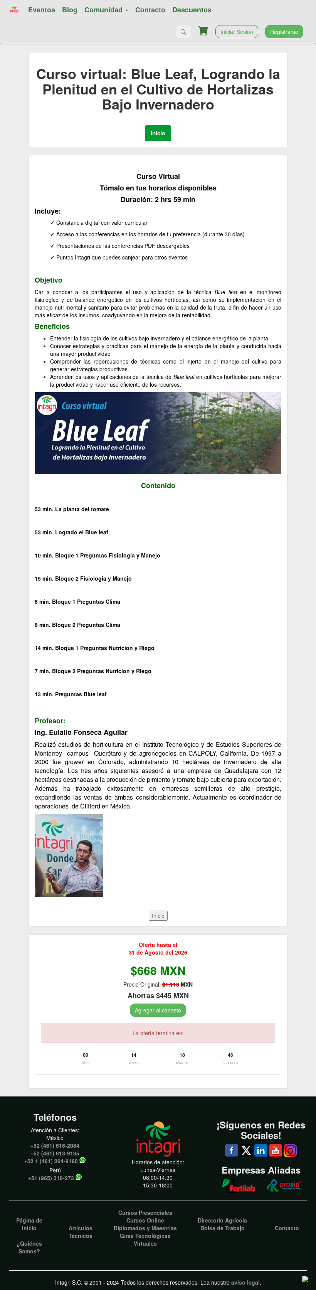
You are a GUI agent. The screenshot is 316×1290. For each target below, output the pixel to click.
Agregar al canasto (158, 1010)
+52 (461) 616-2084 (54, 1145)
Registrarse (284, 31)
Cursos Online (145, 1220)
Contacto (150, 10)
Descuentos (192, 10)
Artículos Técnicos (80, 1231)
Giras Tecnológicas (145, 1235)
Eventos (41, 10)
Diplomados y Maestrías (145, 1228)
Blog (69, 10)
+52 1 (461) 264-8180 (51, 1161)
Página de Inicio (29, 1224)
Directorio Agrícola (222, 1220)
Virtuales (145, 1243)
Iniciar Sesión (236, 31)
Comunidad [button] (104, 10)
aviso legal (245, 1282)
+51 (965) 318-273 (51, 1178)
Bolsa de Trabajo (222, 1228)
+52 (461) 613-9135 (54, 1153)
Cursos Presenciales (145, 1212)
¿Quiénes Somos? (29, 1247)
